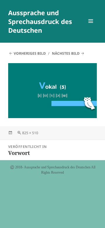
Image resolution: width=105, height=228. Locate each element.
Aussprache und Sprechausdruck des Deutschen (40, 21)
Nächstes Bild (66, 53)
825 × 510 (30, 132)
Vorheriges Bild (30, 53)
